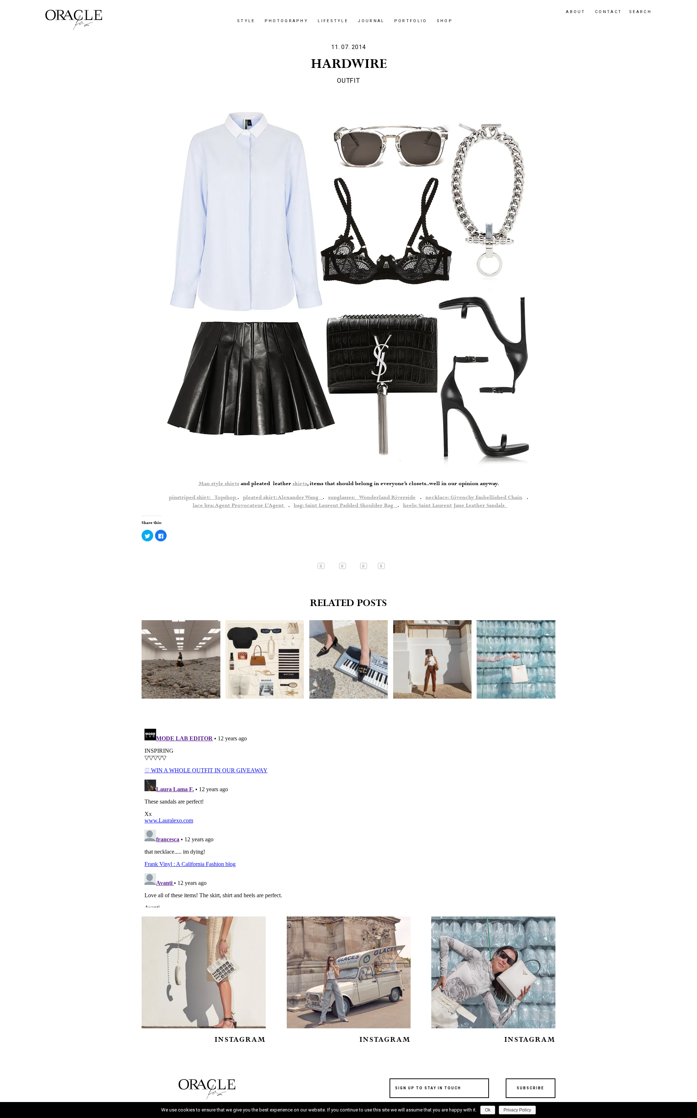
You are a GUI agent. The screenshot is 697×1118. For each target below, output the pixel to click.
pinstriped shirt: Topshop (203, 497)
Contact (608, 11)
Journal (371, 21)
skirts (300, 483)
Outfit (348, 80)
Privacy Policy (517, 1110)
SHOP (445, 21)
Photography (286, 21)
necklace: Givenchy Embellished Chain (473, 497)
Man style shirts (219, 483)
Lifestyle (333, 21)
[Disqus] (348, 816)
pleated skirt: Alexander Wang (283, 497)
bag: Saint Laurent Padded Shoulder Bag (346, 505)
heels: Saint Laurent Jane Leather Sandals (455, 505)
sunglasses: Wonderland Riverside (372, 497)
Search (640, 11)
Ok (487, 1110)
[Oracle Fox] (73, 20)
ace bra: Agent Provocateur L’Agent (240, 505)
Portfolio (410, 21)
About (576, 11)
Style (246, 21)
